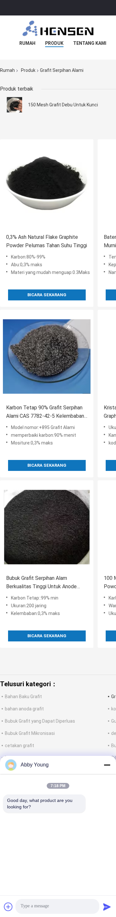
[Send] (107, 907)
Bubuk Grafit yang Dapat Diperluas (40, 721)
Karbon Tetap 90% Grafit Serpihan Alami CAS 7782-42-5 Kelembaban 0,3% (45, 412)
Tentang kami (89, 43)
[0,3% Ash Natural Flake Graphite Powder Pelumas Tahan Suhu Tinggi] (47, 186)
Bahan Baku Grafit (23, 696)
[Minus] (107, 765)
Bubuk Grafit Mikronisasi (30, 733)
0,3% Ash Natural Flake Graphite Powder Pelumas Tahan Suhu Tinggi (46, 241)
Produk (54, 43)
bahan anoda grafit (24, 708)
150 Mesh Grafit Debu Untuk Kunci (63, 104)
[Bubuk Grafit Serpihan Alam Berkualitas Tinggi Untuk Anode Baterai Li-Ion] (47, 527)
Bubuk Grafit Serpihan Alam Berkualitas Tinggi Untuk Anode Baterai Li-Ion (41, 583)
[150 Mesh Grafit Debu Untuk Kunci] (14, 104)
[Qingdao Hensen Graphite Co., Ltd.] (58, 28)
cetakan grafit (19, 745)
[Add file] (8, 907)
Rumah (27, 43)
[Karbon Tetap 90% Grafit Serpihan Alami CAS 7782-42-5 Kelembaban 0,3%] (47, 356)
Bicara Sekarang (46, 294)
